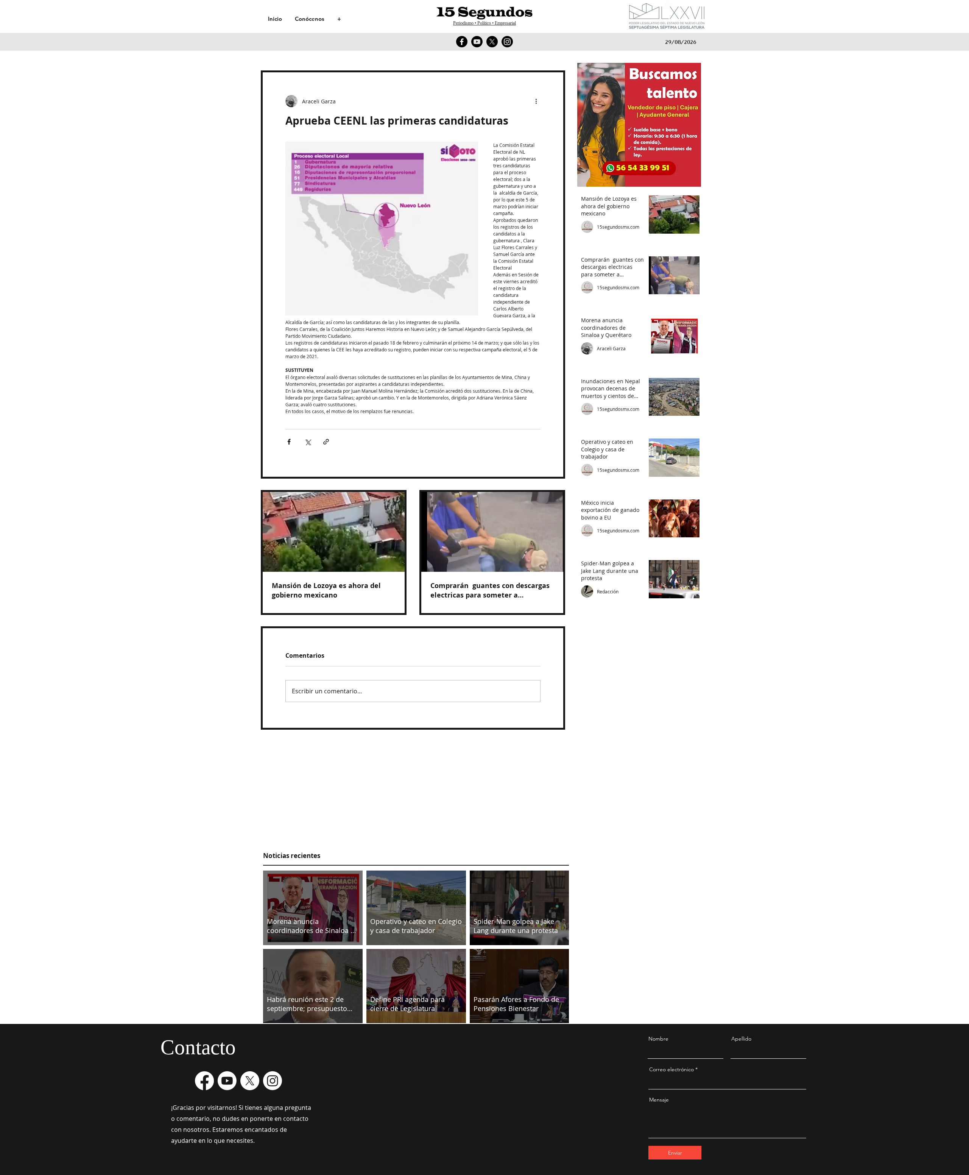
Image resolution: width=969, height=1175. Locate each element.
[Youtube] (477, 41)
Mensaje (659, 1099)
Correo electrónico (671, 1069)
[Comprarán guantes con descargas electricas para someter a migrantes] (492, 532)
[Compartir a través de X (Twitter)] (307, 441)
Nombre (658, 1038)
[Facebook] (461, 41)
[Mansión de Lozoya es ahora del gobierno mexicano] (334, 532)
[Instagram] (507, 41)
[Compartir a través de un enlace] (326, 441)
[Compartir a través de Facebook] (289, 441)
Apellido (741, 1038)
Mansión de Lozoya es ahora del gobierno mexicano (326, 590)
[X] (492, 41)
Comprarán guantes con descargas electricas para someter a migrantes (490, 590)
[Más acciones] (536, 101)
